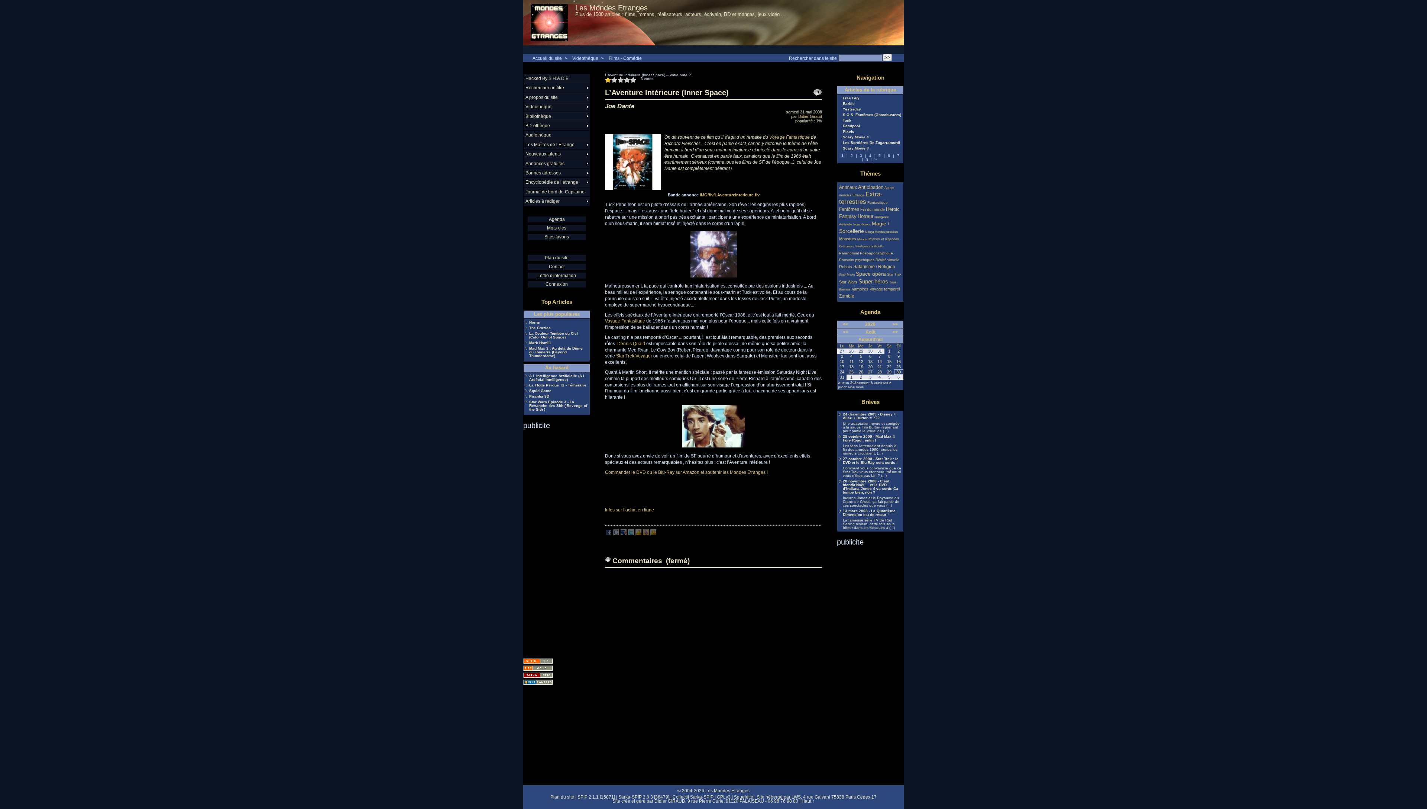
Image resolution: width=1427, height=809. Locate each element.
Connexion (557, 284)
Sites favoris (556, 237)
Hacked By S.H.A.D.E (547, 78)
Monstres (847, 239)
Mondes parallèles (886, 232)
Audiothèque (538, 135)
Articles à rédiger (542, 201)
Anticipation (870, 187)
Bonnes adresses (543, 173)
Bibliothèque (538, 116)
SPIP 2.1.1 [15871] (596, 797)
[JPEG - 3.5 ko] (713, 276)
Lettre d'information (556, 275)
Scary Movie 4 (856, 137)
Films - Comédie (625, 58)
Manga (869, 232)
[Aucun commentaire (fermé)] (817, 92)
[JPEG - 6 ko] (713, 446)
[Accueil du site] (549, 23)
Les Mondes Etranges (611, 8)
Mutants (862, 239)
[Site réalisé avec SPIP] (538, 682)
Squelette (743, 797)
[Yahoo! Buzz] (646, 533)
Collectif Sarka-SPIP (693, 797)
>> (895, 324)
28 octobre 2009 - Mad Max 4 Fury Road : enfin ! (869, 438)
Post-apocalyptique (876, 253)
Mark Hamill (540, 343)
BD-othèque (537, 125)
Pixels (848, 132)
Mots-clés (556, 228)
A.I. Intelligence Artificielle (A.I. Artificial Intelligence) (557, 378)
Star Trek (894, 274)
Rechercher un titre (544, 87)
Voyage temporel (885, 289)
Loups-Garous (862, 224)
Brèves (870, 402)
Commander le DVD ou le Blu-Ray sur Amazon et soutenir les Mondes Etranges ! (686, 472)
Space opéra (871, 274)
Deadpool (851, 126)
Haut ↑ (808, 801)
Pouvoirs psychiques (856, 260)
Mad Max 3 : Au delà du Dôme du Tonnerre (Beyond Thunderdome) (556, 352)
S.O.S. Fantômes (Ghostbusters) (872, 115)
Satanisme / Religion (874, 266)
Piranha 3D (539, 396)
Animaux (848, 187)
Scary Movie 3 (856, 148)
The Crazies (540, 328)
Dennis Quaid (631, 343)
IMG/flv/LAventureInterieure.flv (730, 195)
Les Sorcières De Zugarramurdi (871, 143)
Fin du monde (872, 209)
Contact (556, 266)
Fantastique (877, 202)
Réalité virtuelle (887, 260)
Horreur (865, 216)
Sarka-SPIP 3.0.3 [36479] (643, 797)
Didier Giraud (810, 116)
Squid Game (540, 391)
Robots (845, 266)
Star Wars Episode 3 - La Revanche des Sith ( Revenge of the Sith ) (558, 405)
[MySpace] (624, 533)
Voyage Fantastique (789, 137)
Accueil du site (547, 58)
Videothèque (585, 58)
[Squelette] (538, 675)
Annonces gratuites (544, 163)
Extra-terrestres (861, 198)
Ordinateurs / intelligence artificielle (861, 246)
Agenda (557, 219)
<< (845, 324)
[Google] (616, 533)
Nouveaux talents (543, 154)
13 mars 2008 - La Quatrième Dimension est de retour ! (869, 513)
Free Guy (851, 98)
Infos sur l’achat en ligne (629, 510)
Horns (534, 322)
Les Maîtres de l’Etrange (550, 144)
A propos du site (541, 97)
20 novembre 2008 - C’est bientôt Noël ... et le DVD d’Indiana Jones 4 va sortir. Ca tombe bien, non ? (870, 486)
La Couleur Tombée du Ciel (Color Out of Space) (553, 335)
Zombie (846, 295)
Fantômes (849, 209)
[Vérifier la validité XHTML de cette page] (538, 661)
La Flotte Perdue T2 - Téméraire (557, 385)
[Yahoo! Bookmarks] (638, 533)
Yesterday (852, 109)
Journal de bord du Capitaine (555, 192)
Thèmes (870, 173)
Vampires (860, 289)
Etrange (858, 195)
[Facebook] (609, 533)
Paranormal (849, 253)
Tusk (847, 120)
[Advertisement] (553, 541)
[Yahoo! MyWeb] (653, 533)
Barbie (849, 104)
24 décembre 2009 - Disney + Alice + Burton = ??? (869, 416)
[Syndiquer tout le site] (538, 668)
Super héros (873, 281)
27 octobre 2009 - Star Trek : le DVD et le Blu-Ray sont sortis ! (871, 461)
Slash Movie (847, 274)
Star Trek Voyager (634, 356)
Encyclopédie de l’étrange (551, 182)
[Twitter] (631, 533)
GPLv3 (724, 797)
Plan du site (557, 257)
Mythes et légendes (883, 239)
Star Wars (848, 282)
